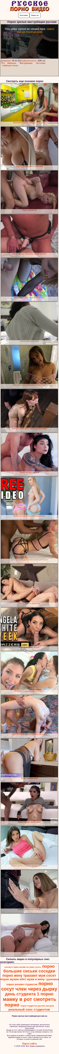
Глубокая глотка (10, 65)
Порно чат (35, 15)
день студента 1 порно (29, 994)
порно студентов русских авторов (37, 1006)
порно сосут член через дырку (29, 986)
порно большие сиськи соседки (29, 968)
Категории (24, 15)
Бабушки (11, 63)
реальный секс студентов (29, 1009)
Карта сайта (29, 1043)
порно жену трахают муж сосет (29, 975)
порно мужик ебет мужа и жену (22, 979)
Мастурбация (26, 63)
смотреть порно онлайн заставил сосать (22, 967)
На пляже (40, 63)
